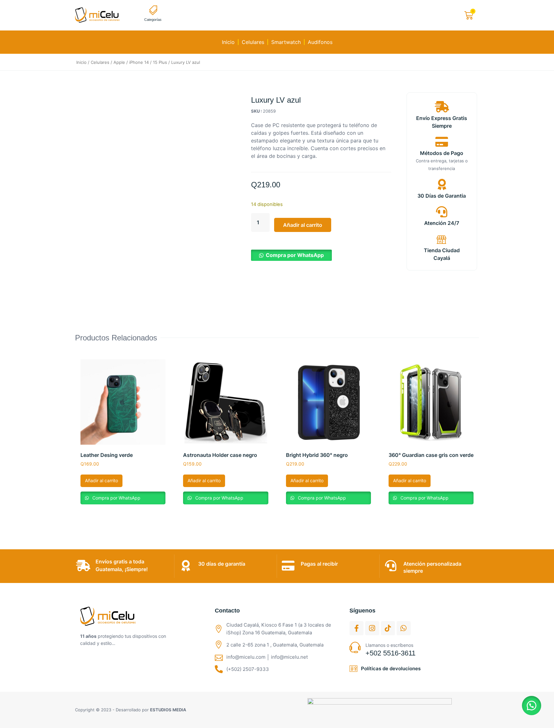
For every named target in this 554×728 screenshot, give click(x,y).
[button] (291, 255)
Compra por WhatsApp (295, 255)
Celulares (253, 42)
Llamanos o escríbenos (389, 645)
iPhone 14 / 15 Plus (148, 62)
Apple (119, 62)
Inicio (228, 42)
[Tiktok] (388, 628)
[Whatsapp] (404, 628)
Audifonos (320, 42)
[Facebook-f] (356, 628)
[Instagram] (372, 628)
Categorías (153, 19)
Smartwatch (286, 42)
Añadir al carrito (302, 225)
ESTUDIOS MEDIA (168, 709)
